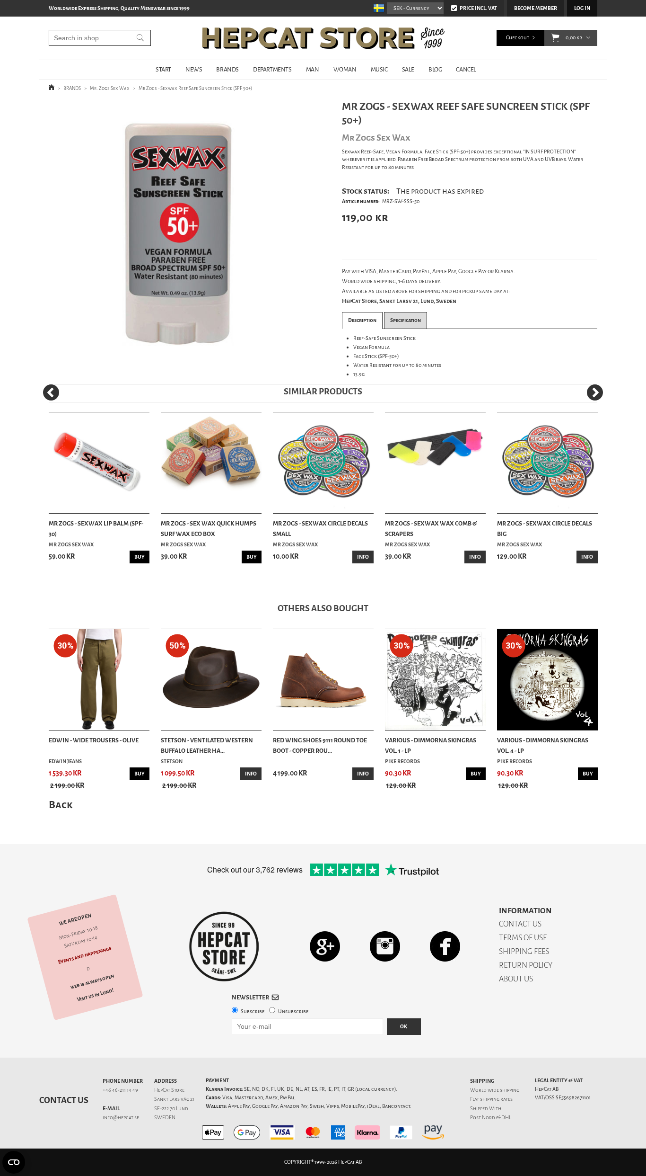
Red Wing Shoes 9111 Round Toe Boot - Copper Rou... (320, 745)
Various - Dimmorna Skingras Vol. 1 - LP (430, 745)
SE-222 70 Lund (171, 1108)
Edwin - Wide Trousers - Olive (94, 740)
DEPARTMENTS (272, 69)
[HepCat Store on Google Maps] (325, 946)
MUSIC (379, 69)
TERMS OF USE (523, 938)
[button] (555, 38)
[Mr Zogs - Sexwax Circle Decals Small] (323, 462)
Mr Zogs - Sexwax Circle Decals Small (320, 528)
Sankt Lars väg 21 (174, 1099)
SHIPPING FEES (524, 951)
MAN (312, 69)
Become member (535, 8)
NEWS (193, 69)
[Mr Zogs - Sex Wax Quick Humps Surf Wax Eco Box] (211, 462)
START (163, 69)
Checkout (517, 37)
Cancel (466, 69)
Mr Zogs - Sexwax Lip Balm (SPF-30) (96, 528)
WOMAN (345, 69)
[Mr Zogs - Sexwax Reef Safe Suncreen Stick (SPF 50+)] (180, 232)
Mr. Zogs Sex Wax (110, 88)
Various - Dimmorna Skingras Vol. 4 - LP (542, 745)
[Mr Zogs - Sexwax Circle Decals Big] (547, 462)
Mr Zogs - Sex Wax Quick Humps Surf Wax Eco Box (208, 528)
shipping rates (496, 1099)
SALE (408, 69)
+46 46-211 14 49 (120, 1090)
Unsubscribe (293, 1011)
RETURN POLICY (525, 965)
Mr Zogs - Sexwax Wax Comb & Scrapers (431, 528)
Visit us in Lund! (95, 995)
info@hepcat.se (121, 1117)
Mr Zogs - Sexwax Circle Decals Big (544, 528)
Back (60, 804)
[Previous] (51, 392)
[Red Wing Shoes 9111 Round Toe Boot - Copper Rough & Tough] (323, 679)
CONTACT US (520, 924)
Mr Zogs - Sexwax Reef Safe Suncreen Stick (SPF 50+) (195, 88)
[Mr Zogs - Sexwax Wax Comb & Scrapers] (435, 462)
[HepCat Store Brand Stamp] (224, 946)
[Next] (595, 392)
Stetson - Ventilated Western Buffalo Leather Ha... (207, 745)
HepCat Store (169, 1090)
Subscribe (252, 1011)
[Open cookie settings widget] (13, 1162)
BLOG (435, 69)
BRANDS (227, 69)
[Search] (140, 37)
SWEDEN (164, 1117)
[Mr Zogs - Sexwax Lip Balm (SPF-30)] (99, 462)
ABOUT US (516, 979)
